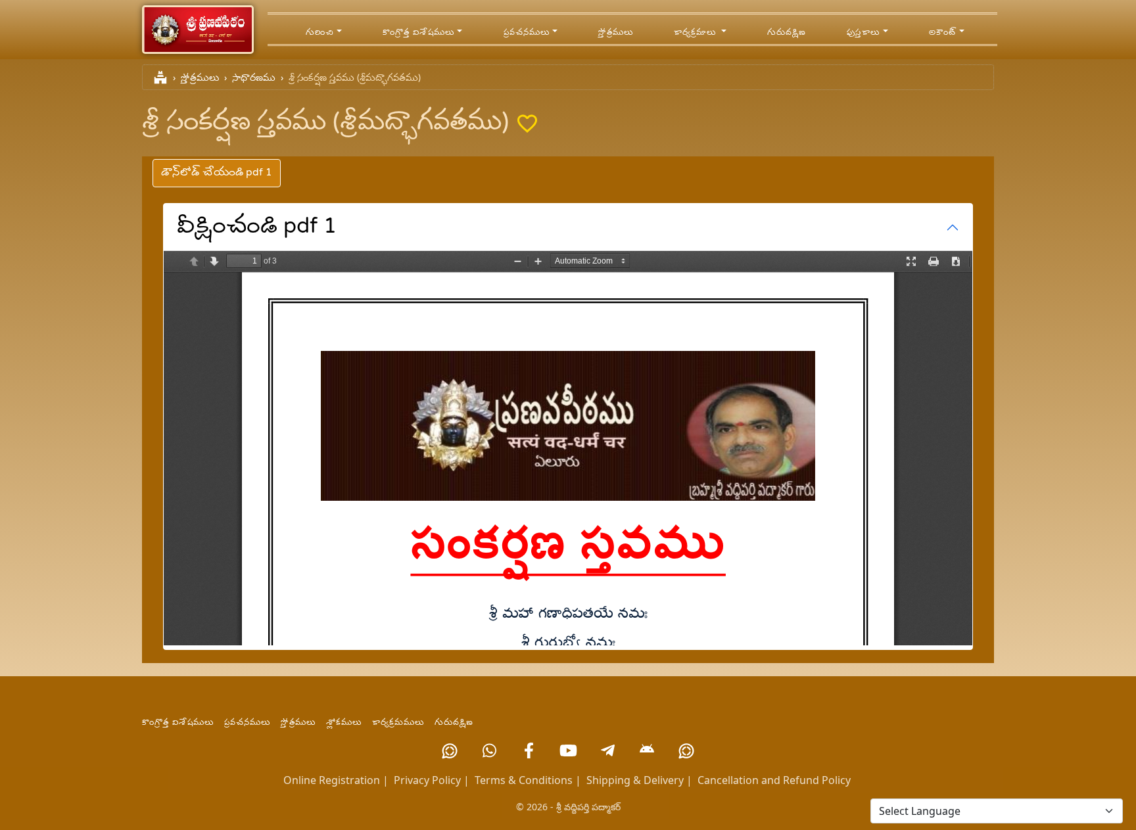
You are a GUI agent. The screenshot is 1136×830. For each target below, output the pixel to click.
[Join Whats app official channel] (449, 750)
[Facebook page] (528, 750)
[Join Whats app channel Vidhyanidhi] (686, 750)
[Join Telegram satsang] (607, 750)
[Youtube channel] (568, 750)
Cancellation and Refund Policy (774, 780)
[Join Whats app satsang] (489, 750)
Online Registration (331, 780)
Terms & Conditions (524, 780)
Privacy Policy (427, 780)
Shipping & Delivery (635, 780)
